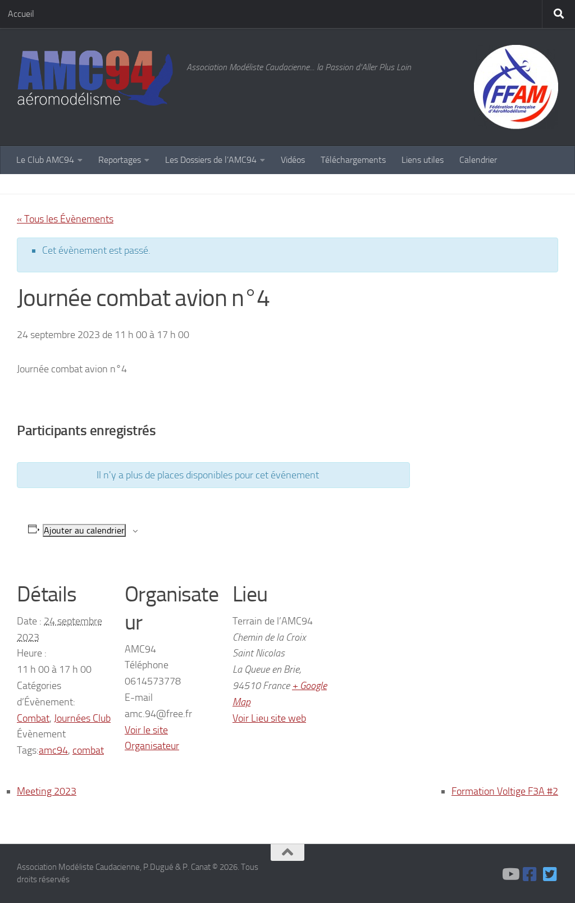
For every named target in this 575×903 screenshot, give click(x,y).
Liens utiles (422, 159)
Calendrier (478, 159)
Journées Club (82, 718)
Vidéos (293, 159)
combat (88, 750)
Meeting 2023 (46, 791)
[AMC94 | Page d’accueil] (96, 79)
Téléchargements (353, 159)
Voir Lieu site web (269, 718)
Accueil (21, 13)
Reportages (119, 159)
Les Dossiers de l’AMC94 (211, 159)
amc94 (53, 750)
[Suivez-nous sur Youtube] (510, 874)
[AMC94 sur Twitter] (550, 874)
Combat (33, 718)
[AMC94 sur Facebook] (530, 874)
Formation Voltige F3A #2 (504, 791)
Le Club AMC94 (45, 159)
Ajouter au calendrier (84, 530)
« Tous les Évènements (65, 219)
